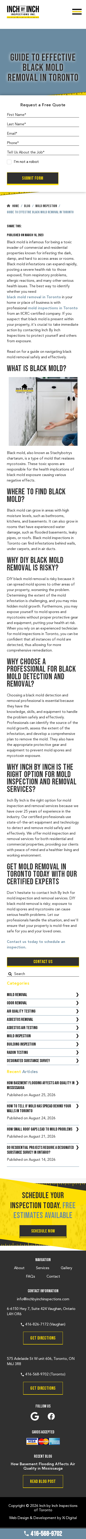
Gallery (66, 1268)
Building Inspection (21, 1044)
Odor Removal (17, 1003)
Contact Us (43, 961)
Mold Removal (17, 994)
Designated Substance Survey (28, 1060)
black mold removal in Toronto (34, 297)
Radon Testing (17, 1052)
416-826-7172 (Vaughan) (44, 1324)
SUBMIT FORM (32, 178)
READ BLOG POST (43, 1481)
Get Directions (43, 1338)
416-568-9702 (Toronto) (44, 1374)
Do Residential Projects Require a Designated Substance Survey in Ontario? (40, 1150)
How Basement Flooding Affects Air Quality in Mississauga (41, 1085)
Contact (53, 1277)
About (19, 1268)
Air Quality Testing (21, 1011)
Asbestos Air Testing (22, 1027)
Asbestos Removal (20, 1019)
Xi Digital (69, 1518)
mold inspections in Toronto (53, 308)
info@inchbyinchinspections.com (43, 1299)
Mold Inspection (19, 1036)
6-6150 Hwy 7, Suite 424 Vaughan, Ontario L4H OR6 (41, 1311)
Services (42, 1268)
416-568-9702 (45, 1534)
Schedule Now (43, 1231)
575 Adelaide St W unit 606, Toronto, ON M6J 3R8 (41, 1361)
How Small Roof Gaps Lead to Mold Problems (39, 1129)
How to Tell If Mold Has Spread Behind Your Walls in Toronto (39, 1108)
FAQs (30, 1277)
